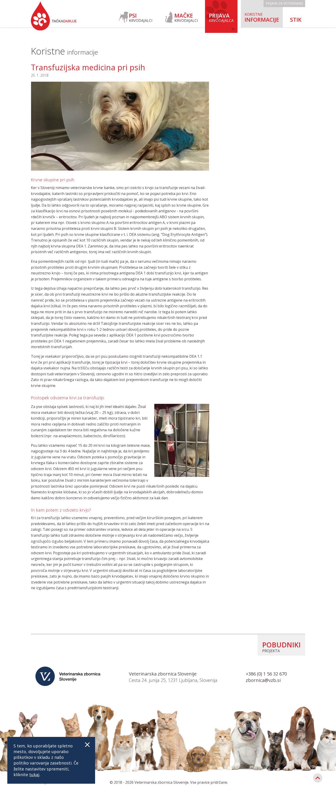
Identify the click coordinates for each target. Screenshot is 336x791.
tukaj (34, 774)
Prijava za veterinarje (284, 3)
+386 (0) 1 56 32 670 (266, 674)
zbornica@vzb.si (263, 680)
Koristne (64, 51)
